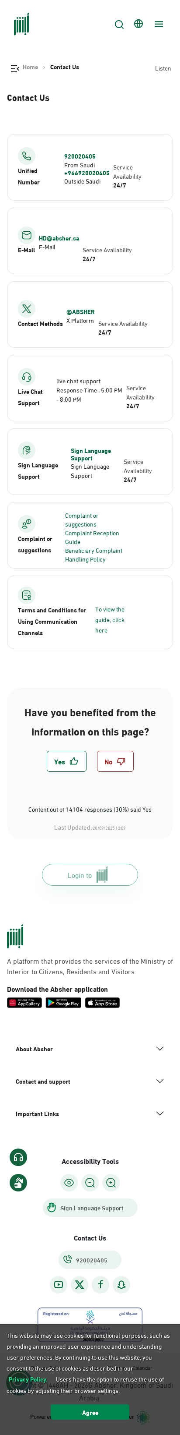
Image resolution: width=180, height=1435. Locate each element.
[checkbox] (67, 761)
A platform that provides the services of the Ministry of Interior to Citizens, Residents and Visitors (90, 965)
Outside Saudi (82, 180)
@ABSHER (80, 311)
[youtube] (58, 1284)
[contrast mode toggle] (69, 1182)
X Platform (80, 320)
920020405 (80, 156)
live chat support (78, 380)
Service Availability (127, 171)
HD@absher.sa (59, 238)
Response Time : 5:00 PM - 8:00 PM (89, 394)
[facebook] (100, 1284)
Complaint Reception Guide (92, 537)
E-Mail (47, 246)
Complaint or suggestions (82, 519)
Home (30, 66)
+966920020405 (87, 172)
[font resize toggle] (90, 1182)
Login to (80, 874)
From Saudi (79, 164)
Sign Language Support (91, 454)
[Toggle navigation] (158, 24)
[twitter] (79, 1284)
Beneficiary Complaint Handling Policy (93, 554)
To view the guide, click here (110, 619)
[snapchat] (121, 1284)
